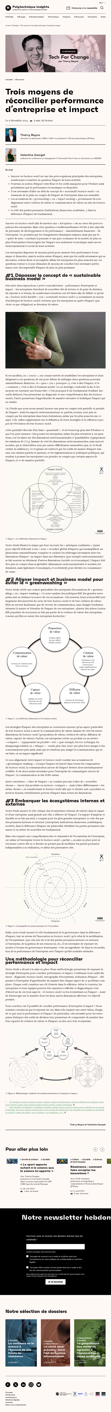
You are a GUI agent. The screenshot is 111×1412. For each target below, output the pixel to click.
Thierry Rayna (30, 134)
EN (104, 3)
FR (100, 3)
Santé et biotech (36, 16)
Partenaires (10, 1395)
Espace (66, 16)
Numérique (53, 16)
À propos (9, 1392)
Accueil (7, 25)
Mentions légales (12, 1400)
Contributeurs (11, 1397)
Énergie (21, 16)
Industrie (92, 16)
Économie (79, 16)
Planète (9, 16)
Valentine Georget (32, 154)
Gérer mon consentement (15, 1405)
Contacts (9, 1402)
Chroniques (15, 25)
